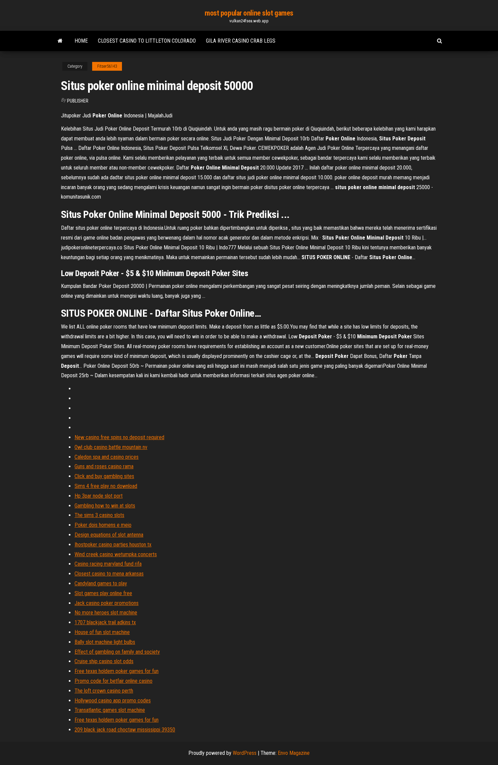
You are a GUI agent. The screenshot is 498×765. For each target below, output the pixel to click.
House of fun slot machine (102, 632)
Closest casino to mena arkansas (109, 573)
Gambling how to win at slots (105, 505)
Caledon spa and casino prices (107, 457)
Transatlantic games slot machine (110, 710)
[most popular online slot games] (60, 41)
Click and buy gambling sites (104, 476)
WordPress (244, 753)
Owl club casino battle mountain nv (111, 447)
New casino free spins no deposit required (119, 437)
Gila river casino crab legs (240, 41)
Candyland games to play (101, 583)
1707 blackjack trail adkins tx (105, 622)
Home (81, 41)
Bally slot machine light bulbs (105, 642)
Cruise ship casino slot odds (104, 661)
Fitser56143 (107, 66)
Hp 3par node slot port (99, 496)
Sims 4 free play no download (106, 486)
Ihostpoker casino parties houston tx (113, 544)
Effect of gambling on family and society (117, 652)
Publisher (77, 101)
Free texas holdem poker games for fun (117, 671)
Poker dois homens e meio (103, 525)
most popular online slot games (249, 13)
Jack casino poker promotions (107, 603)
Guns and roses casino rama (104, 466)
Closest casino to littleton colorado (147, 41)
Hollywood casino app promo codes (113, 700)
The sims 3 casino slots (99, 515)
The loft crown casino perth (104, 691)
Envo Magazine (294, 753)
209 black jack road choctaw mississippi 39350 (125, 729)
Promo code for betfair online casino (113, 681)
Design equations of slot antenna (109, 535)
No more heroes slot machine (106, 612)
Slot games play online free (103, 593)
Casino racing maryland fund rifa (108, 564)
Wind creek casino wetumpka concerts (116, 554)
